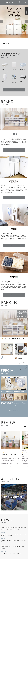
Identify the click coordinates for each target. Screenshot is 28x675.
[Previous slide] (1, 21)
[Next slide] (26, 21)
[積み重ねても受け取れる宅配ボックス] (21, 349)
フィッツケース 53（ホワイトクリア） (15, 339)
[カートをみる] (26, 2)
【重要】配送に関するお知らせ (8, 43)
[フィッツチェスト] (7, 349)
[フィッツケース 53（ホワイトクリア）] (14, 323)
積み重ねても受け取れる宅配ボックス (22, 357)
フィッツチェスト (8, 357)
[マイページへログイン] (20, 2)
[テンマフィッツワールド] (9, 2)
